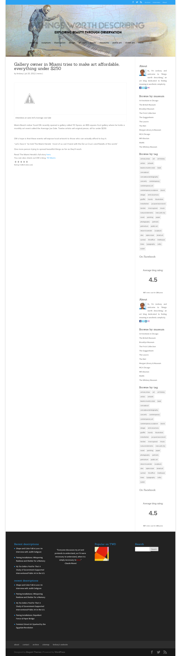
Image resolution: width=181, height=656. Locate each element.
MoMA (141, 142)
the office (151, 240)
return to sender (146, 231)
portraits (155, 222)
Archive (147, 2)
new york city (160, 213)
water (142, 249)
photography (145, 222)
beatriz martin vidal (147, 168)
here (49, 154)
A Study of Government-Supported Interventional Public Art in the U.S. (30, 569)
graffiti (142, 199)
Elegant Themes (33, 652)
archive (36, 644)
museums (104, 42)
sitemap (45, 644)
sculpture (46, 42)
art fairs (83, 42)
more (141, 42)
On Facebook (147, 256)
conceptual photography (149, 177)
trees (142, 244)
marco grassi (153, 208)
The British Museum (147, 104)
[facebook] (140, 88)
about (16, 644)
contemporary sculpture (149, 190)
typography (151, 244)
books (93, 42)
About (165, 2)
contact (26, 644)
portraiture (144, 226)
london (143, 208)
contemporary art (146, 186)
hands (150, 199)
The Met (142, 126)
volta (159, 244)
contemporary (154, 181)
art (154, 159)
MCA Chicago (144, 134)
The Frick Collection (147, 113)
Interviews (156, 2)
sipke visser (150, 235)
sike (141, 235)
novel (142, 217)
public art (117, 42)
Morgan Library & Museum (150, 130)
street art (130, 42)
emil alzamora (153, 195)
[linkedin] (146, 88)
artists (142, 163)
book (159, 168)
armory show (145, 159)
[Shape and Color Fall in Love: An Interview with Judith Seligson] (102, 554)
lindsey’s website (60, 644)
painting (34, 42)
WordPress (60, 652)
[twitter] (143, 88)
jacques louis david (158, 204)
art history (161, 159)
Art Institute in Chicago (148, 100)
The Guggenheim (146, 117)
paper (158, 217)
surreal (143, 240)
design (72, 42)
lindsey (20, 73)
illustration (59, 42)
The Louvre (144, 121)
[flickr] (148, 88)
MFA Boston (144, 138)
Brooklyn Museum (146, 109)
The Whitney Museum (148, 147)
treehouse (161, 240)
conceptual (144, 172)
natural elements (146, 213)
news (39, 73)
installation (144, 204)
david (162, 190)
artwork (150, 163)
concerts (143, 181)
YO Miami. (51, 158)
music (162, 208)
